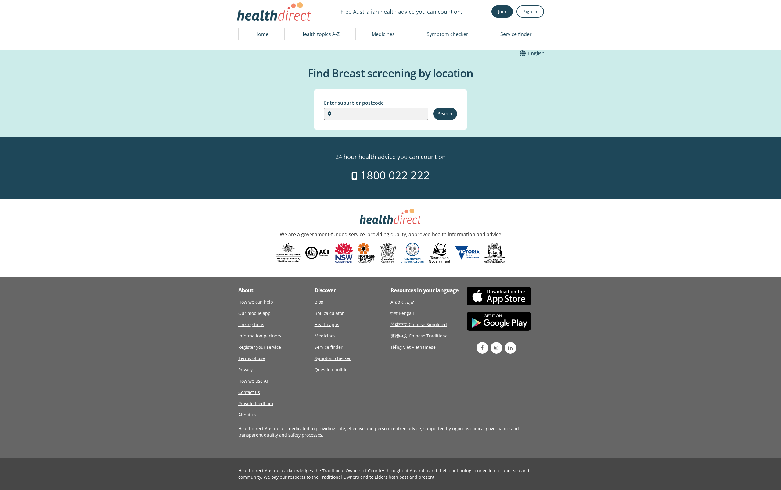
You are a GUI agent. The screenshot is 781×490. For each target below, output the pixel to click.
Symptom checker (447, 34)
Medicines (383, 34)
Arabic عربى (402, 302)
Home (261, 34)
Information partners (259, 336)
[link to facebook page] (482, 348)
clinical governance (490, 428)
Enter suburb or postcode (354, 102)
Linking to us (251, 324)
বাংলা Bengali (402, 313)
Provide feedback (255, 403)
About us (247, 415)
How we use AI (253, 381)
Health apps (327, 324)
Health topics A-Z (320, 34)
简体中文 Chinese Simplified (418, 324)
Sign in (530, 11)
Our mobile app (254, 313)
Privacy (245, 370)
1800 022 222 (394, 175)
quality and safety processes (293, 435)
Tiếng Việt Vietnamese (413, 347)
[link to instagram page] (496, 348)
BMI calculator (329, 313)
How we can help (255, 302)
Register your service (259, 347)
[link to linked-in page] (510, 348)
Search (445, 114)
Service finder (516, 34)
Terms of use (251, 358)
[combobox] (335, 113)
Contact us (249, 392)
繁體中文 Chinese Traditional (419, 336)
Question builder (332, 370)
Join (502, 11)
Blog (319, 302)
